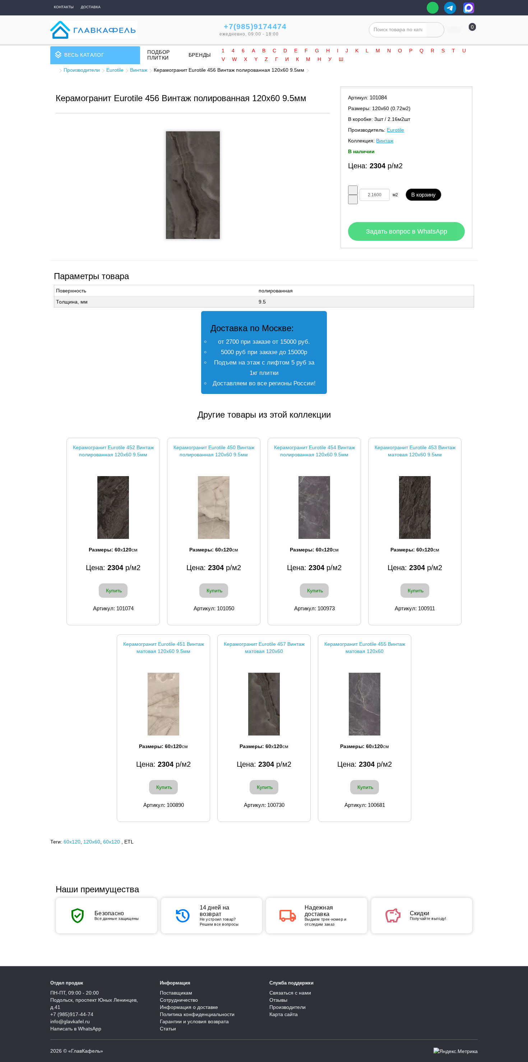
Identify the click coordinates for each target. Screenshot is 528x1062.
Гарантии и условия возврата (194, 1021)
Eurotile (115, 70)
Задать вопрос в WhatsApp (406, 231)
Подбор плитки (158, 55)
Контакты (64, 7)
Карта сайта (283, 1014)
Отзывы (278, 1000)
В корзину (423, 195)
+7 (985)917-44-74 (71, 1014)
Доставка (91, 7)
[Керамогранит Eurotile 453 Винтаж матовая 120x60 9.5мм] (414, 507)
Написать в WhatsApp (75, 1029)
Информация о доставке (189, 1007)
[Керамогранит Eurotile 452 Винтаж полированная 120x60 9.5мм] (113, 507)
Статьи (168, 1029)
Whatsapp (433, 8)
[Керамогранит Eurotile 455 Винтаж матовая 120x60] (364, 704)
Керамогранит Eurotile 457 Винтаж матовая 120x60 (264, 647)
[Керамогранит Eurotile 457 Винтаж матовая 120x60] (264, 704)
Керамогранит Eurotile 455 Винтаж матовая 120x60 (364, 647)
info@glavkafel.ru (70, 1021)
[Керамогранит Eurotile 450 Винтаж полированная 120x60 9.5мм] (213, 507)
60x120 (72, 842)
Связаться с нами (290, 993)
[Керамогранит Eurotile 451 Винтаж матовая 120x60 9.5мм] (163, 704)
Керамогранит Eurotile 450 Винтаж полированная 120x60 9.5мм (213, 451)
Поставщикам (176, 993)
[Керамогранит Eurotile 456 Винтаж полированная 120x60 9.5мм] (193, 185)
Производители (82, 70)
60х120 (111, 842)
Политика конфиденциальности (197, 1014)
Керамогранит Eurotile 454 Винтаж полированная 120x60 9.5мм (314, 451)
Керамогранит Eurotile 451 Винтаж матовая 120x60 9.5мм (163, 647)
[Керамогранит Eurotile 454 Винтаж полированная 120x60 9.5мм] (314, 507)
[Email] (416, 8)
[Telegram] (450, 8)
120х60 (91, 842)
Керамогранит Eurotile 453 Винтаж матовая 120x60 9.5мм (415, 451)
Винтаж (138, 70)
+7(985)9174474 (255, 26)
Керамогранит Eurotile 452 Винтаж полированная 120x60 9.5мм (113, 451)
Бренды (200, 55)
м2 (395, 194)
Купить (114, 590)
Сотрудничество (179, 1000)
